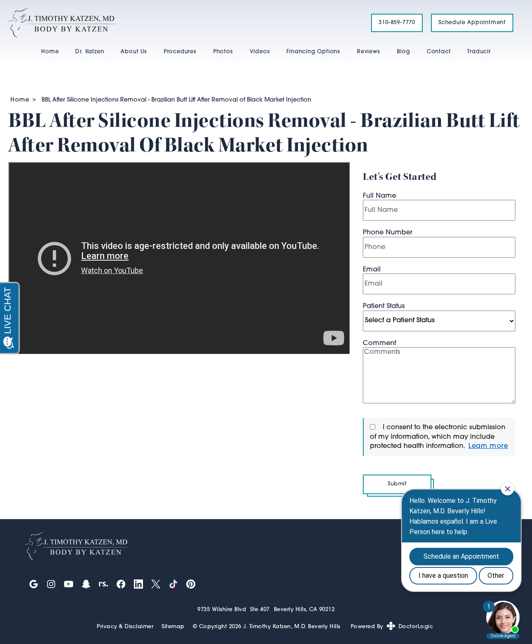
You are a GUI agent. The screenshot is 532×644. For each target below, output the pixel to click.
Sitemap (173, 626)
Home (50, 52)
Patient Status (384, 306)
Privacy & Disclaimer (125, 626)
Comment (379, 343)
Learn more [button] (488, 446)
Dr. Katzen (89, 52)
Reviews (368, 52)
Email (372, 269)
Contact (439, 52)
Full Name (379, 196)
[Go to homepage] (179, 23)
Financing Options (313, 52)
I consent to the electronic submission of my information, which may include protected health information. (437, 437)
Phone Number (387, 232)
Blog (403, 52)
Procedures (180, 52)
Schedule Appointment (472, 22)
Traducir (478, 52)
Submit (397, 484)
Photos (223, 52)
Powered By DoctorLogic (392, 626)
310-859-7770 (397, 22)
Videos (260, 52)
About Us (134, 52)
